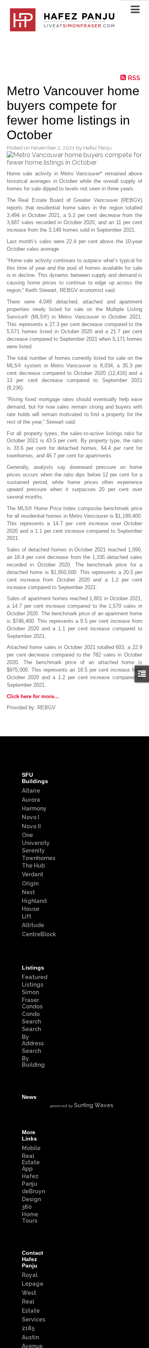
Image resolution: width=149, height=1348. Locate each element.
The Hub (33, 865)
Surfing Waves (93, 1105)
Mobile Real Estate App (31, 1158)
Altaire (31, 790)
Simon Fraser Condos (32, 999)
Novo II (31, 826)
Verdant (32, 874)
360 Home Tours (30, 1214)
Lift (26, 916)
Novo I (30, 817)
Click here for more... (33, 696)
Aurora (31, 800)
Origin (30, 883)
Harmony (34, 808)
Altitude (33, 925)
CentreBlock (39, 934)
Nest (28, 892)
